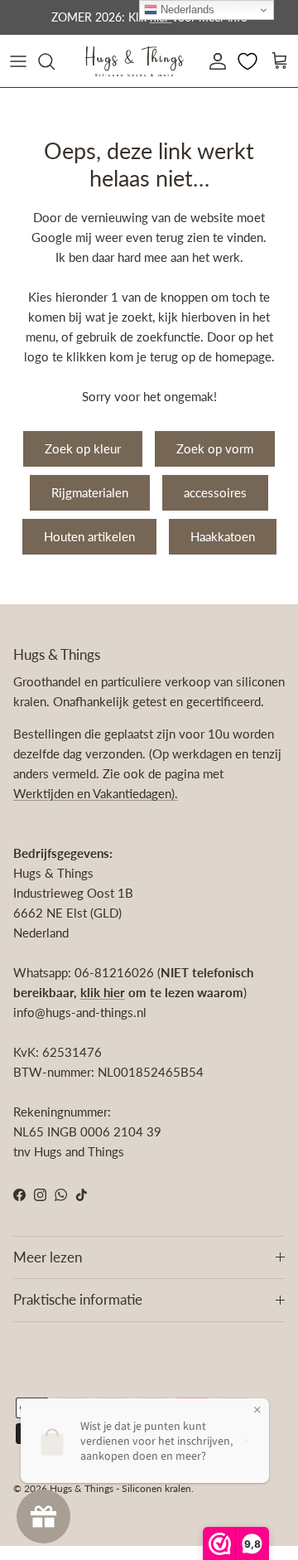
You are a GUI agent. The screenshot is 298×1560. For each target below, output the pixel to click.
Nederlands (185, 9)
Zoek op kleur (83, 448)
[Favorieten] (249, 61)
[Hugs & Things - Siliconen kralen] (134, 61)
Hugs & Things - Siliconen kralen (120, 1488)
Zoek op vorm (214, 448)
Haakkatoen (222, 536)
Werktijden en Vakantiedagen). (95, 793)
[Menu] (18, 61)
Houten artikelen (89, 536)
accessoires (215, 492)
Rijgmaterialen (89, 492)
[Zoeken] (54, 61)
